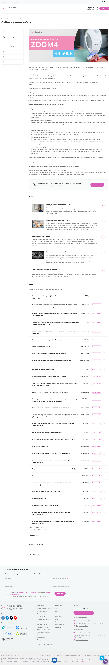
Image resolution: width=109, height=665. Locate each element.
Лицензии (52, 655)
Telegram (7, 618)
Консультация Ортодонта (42, 236)
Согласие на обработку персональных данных (96, 655)
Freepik (82, 661)
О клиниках (7, 32)
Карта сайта (44, 655)
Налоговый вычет (9, 52)
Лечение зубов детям (44, 614)
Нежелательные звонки (11, 57)
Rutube (11, 618)
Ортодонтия (41, 616)
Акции (57, 614)
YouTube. (15, 618)
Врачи (57, 619)
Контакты (58, 627)
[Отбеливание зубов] (68, 30)
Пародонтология (42, 627)
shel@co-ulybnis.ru (82, 640)
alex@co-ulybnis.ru (82, 626)
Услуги (57, 608)
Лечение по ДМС (8, 47)
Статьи (5, 42)
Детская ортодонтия (43, 630)
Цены (57, 611)
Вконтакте (3, 618)
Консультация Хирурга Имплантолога (47, 269)
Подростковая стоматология (46, 644)
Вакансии (6, 62)
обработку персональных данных (28, 592)
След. (47, 530)
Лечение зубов (42, 611)
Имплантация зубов (43, 622)
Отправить (60, 593)
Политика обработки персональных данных (69, 655)
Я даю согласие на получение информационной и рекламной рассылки (28, 596)
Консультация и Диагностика (58, 220)
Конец (51, 530)
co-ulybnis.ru (77, 660)
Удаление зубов (42, 624)
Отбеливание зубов (43, 632)
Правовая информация (10, 37)
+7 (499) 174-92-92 (93, 8)
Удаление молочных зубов (57, 252)
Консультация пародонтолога (58, 205)
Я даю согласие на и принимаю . (29, 593)
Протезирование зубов (44, 619)
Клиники (58, 616)
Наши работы (59, 624)
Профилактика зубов (44, 608)
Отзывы (57, 622)
